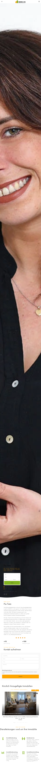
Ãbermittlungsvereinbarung (7, 670)
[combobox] (12, 574)
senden (20, 676)
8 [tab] (25, 722)
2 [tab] (15, 722)
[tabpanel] (20, 706)
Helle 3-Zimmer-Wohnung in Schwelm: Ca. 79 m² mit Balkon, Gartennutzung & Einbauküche (20, 716)
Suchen (12, 582)
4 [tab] (18, 722)
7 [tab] (23, 722)
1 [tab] (14, 722)
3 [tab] (17, 722)
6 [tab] (22, 722)
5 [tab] (20, 722)
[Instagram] (4, 594)
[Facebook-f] (6, 594)
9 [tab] (26, 722)
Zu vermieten (36, 693)
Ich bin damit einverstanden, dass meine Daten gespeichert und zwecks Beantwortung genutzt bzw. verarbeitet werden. (19, 672)
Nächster (37, 690)
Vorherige (33, 690)
